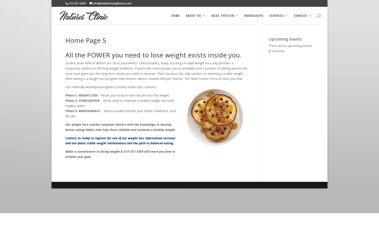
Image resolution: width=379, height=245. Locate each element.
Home (176, 16)
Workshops (254, 16)
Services (276, 16)
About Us (193, 16)
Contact (301, 16)
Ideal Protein (222, 16)
